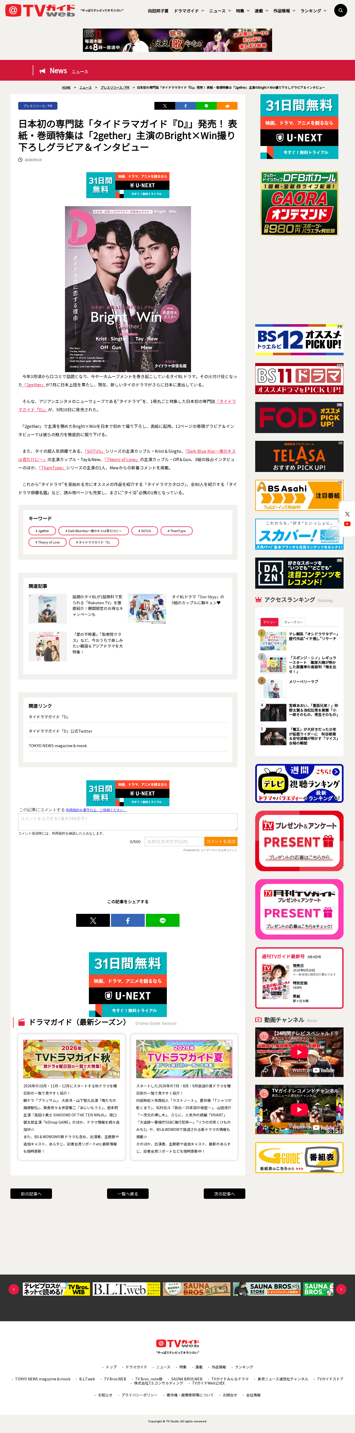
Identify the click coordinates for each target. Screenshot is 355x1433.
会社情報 (253, 1395)
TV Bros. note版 (148, 1379)
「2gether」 (34, 384)
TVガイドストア (330, 1379)
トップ (111, 1367)
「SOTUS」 (95, 451)
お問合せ (230, 1395)
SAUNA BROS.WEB (186, 1379)
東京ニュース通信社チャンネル (283, 1379)
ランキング (310, 11)
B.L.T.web (87, 1379)
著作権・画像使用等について (190, 1395)
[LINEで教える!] (206, 106)
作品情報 (281, 11)
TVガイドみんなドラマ (230, 1379)
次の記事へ (224, 1194)
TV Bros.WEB (115, 1379)
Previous (14, 1289)
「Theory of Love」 (122, 459)
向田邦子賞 (158, 11)
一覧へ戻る (127, 1194)
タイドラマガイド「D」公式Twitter (60, 731)
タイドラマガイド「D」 (49, 716)
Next (341, 1289)
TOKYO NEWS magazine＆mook (58, 745)
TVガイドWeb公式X (208, 1383)
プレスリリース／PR (37, 105)
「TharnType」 (52, 467)
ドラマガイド (186, 11)
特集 (240, 11)
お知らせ (105, 1395)
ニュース (217, 11)
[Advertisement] (299, 280)
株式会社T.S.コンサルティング (158, 1383)
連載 (259, 11)
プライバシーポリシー (139, 1395)
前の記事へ (31, 1194)
